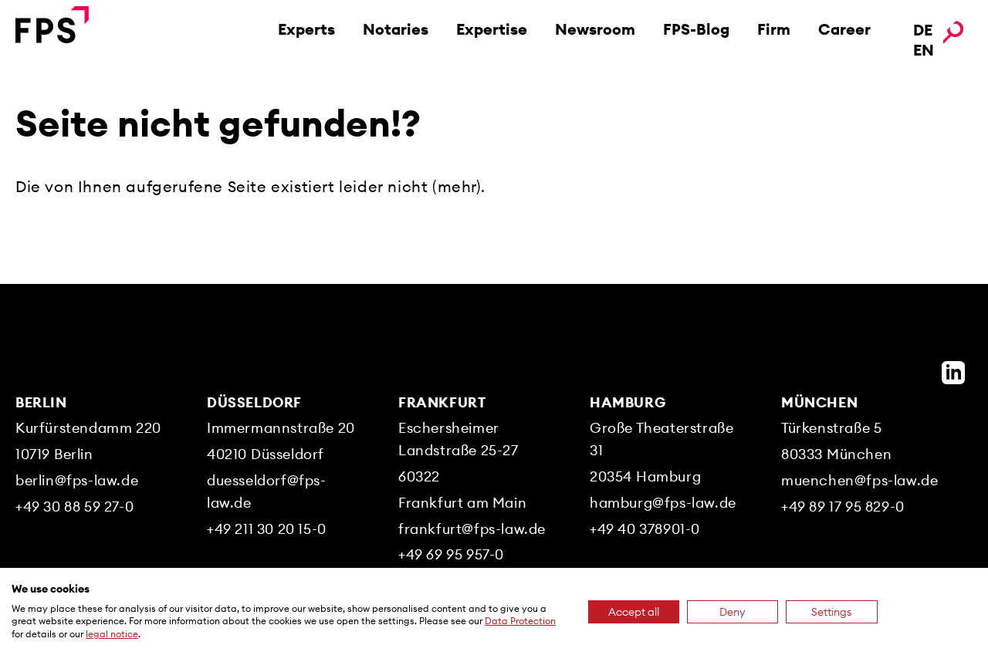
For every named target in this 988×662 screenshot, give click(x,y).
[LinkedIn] (953, 372)
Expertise (491, 29)
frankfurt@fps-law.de (472, 529)
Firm (773, 29)
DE (922, 29)
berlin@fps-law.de (76, 480)
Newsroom (595, 29)
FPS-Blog (696, 29)
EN (923, 49)
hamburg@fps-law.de (663, 503)
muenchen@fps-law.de (859, 480)
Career (844, 29)
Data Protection (520, 621)
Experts (306, 29)
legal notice (112, 634)
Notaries (395, 29)
